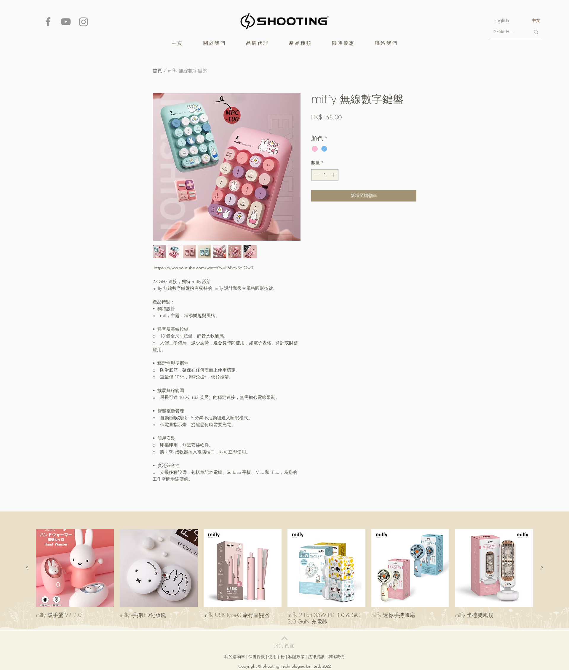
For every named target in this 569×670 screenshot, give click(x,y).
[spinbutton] (325, 175)
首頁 (157, 70)
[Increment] (334, 175)
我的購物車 (234, 656)
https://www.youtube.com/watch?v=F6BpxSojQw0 (203, 268)
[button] (257, 43)
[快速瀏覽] (75, 568)
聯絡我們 (336, 656)
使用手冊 (276, 656)
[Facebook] (48, 22)
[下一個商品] (541, 567)
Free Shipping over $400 (333, 127)
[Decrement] (316, 175)
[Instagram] (83, 22)
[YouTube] (66, 22)
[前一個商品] (27, 567)
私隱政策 (296, 656)
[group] (284, 577)
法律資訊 (316, 656)
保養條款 (256, 656)
